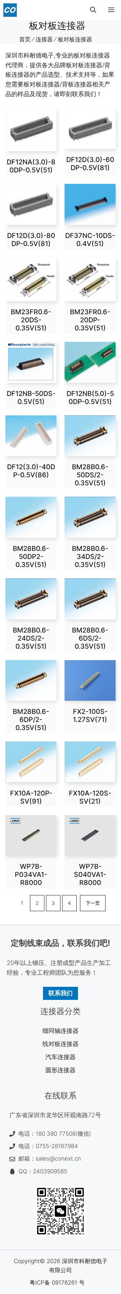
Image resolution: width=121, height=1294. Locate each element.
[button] (93, 10)
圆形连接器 (60, 1070)
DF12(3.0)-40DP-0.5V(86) (31, 471)
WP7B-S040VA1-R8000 (90, 874)
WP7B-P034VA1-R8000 (31, 874)
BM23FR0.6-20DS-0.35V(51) (31, 320)
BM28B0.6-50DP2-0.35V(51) (31, 556)
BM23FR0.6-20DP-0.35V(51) (90, 320)
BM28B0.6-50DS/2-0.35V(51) (90, 475)
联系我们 (60, 993)
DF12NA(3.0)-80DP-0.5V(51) (31, 166)
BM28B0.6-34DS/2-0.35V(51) (90, 556)
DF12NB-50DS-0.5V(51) (31, 398)
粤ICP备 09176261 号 (57, 1282)
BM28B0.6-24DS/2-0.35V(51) (31, 638)
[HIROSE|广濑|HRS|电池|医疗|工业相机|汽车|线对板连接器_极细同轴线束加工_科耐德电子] (10, 10)
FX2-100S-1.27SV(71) (90, 715)
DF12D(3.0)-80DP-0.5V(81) (31, 240)
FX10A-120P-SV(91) (31, 797)
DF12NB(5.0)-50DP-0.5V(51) (90, 398)
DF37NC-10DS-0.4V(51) (90, 240)
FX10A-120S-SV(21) (90, 797)
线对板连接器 (60, 1043)
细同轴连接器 (60, 1030)
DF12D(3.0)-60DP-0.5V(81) (90, 164)
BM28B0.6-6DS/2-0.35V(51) (90, 638)
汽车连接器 (60, 1056)
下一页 (93, 903)
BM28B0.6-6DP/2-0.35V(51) (31, 719)
